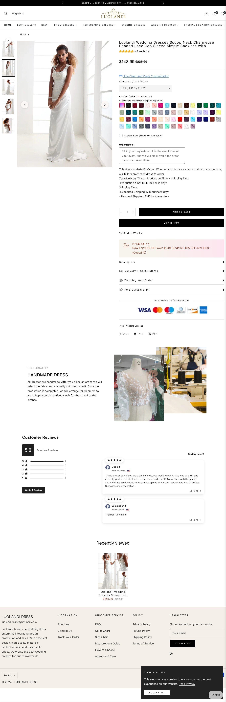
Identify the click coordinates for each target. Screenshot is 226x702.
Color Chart (102, 630)
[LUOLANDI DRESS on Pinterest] (171, 653)
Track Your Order (68, 637)
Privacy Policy (141, 624)
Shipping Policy (142, 637)
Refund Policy (141, 630)
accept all (157, 692)
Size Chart (101, 637)
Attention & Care (105, 656)
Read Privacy (187, 683)
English (16, 13)
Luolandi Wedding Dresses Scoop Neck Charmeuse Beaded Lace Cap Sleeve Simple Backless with (113, 593)
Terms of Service (143, 643)
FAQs (98, 624)
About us (63, 624)
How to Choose (105, 650)
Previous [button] (24, 104)
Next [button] (105, 104)
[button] (6, 13)
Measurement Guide (107, 643)
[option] (64, 104)
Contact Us (65, 630)
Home (23, 34)
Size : (133, 81)
